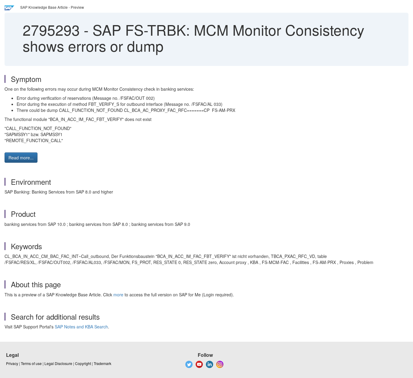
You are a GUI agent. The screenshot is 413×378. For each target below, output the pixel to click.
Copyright (83, 363)
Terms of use (31, 363)
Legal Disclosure (58, 363)
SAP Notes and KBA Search (81, 327)
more (118, 295)
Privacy (12, 363)
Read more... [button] (21, 158)
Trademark (102, 363)
